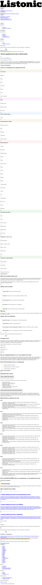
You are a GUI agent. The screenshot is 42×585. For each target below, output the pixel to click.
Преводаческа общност (6, 568)
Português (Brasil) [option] (5, 558)
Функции (2, 10)
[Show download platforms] (9, 18)
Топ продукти (9, 13)
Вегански (14, 538)
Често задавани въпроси (6, 567)
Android (1, 19)
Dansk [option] (3, 559)
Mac (11, 19)
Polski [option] (3, 547)
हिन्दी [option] (3, 555)
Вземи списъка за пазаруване (5, 65)
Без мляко (18, 538)
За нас (3, 572)
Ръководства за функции (8, 10)
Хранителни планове (15, 13)
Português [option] (4, 550)
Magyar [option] (3, 560)
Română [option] (3, 557)
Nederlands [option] (4, 549)
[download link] (2, 543)
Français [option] (3, 552)
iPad (5, 19)
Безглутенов (2, 537)
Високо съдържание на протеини (18, 537)
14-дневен (24, 538)
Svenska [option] (3, 551)
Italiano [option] (3, 554)
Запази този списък (4, 273)
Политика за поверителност (7, 577)
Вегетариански (10, 538)
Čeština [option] (3, 553)
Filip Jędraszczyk (7, 58)
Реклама (3, 573)
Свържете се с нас (5, 574)
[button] (1, 21)
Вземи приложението (4, 17)
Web (6, 19)
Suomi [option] (3, 556)
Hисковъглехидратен (8, 537)
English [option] (3, 546)
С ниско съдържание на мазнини (29, 537)
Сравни (5, 13)
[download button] (3, 49)
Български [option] (4, 561)
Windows (8, 19)
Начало (1, 51)
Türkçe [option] (3, 562)
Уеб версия (4, 566)
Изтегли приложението (4, 18)
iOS (3, 19)
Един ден (28, 538)
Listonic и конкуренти (6, 16)
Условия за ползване (6, 578)
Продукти (2, 13)
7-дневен (21, 538)
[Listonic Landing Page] (21, 6)
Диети (1, 16)
